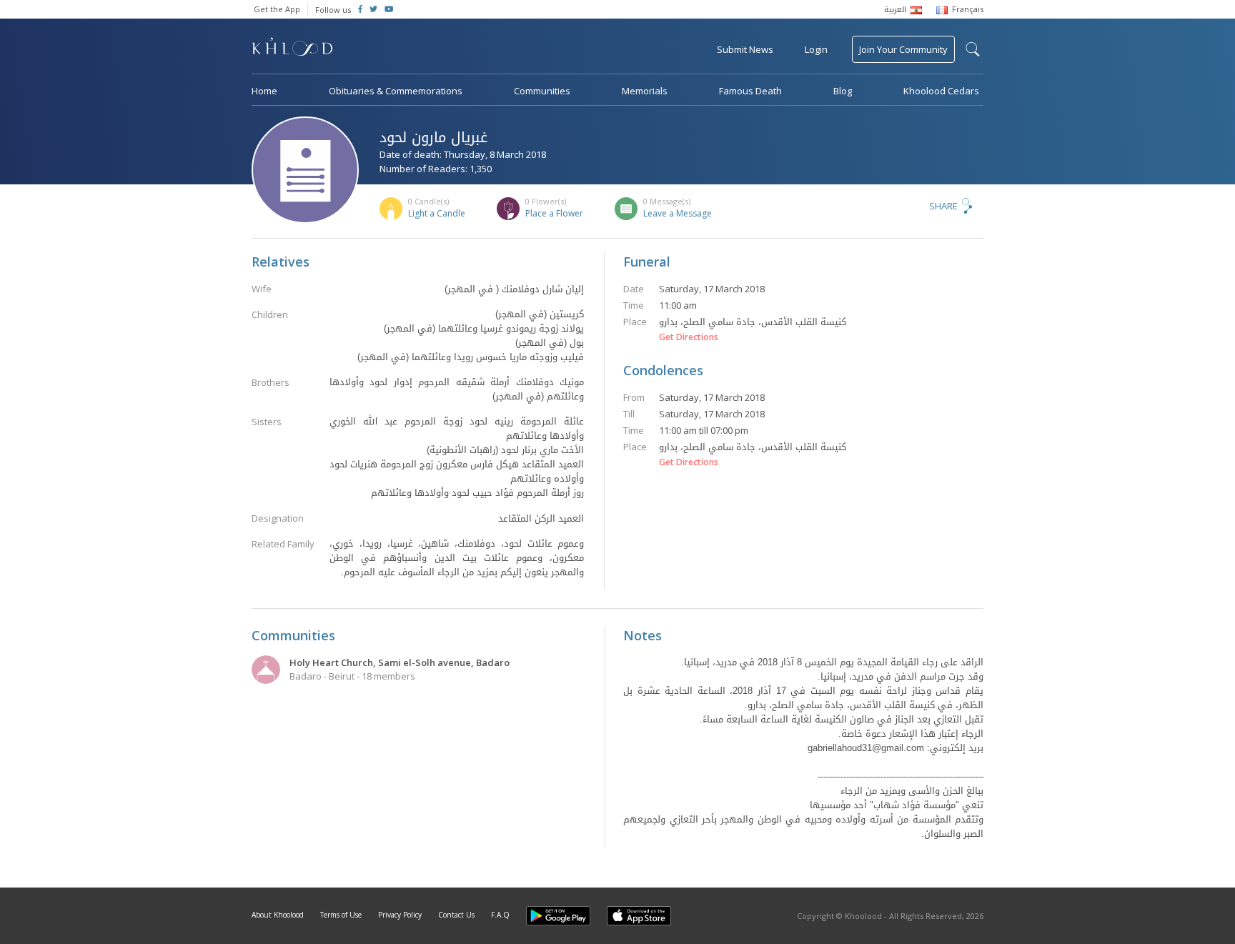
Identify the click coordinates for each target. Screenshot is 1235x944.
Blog (842, 90)
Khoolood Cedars (941, 90)
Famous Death (750, 90)
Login (816, 49)
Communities (542, 90)
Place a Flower (554, 213)
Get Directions (688, 337)
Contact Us (456, 915)
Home (264, 90)
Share (943, 205)
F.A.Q (500, 915)
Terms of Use (341, 915)
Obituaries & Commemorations (395, 90)
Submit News (745, 49)
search (973, 49)
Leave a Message (677, 213)
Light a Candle (436, 213)
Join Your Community (903, 49)
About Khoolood (278, 915)
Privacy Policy (400, 915)
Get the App (277, 9)
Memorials (645, 90)
